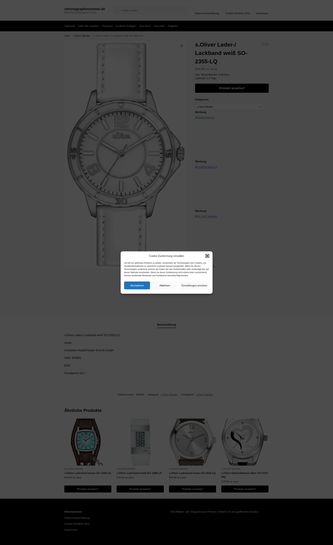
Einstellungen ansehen (194, 285)
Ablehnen (164, 285)
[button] (207, 256)
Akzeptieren (137, 285)
